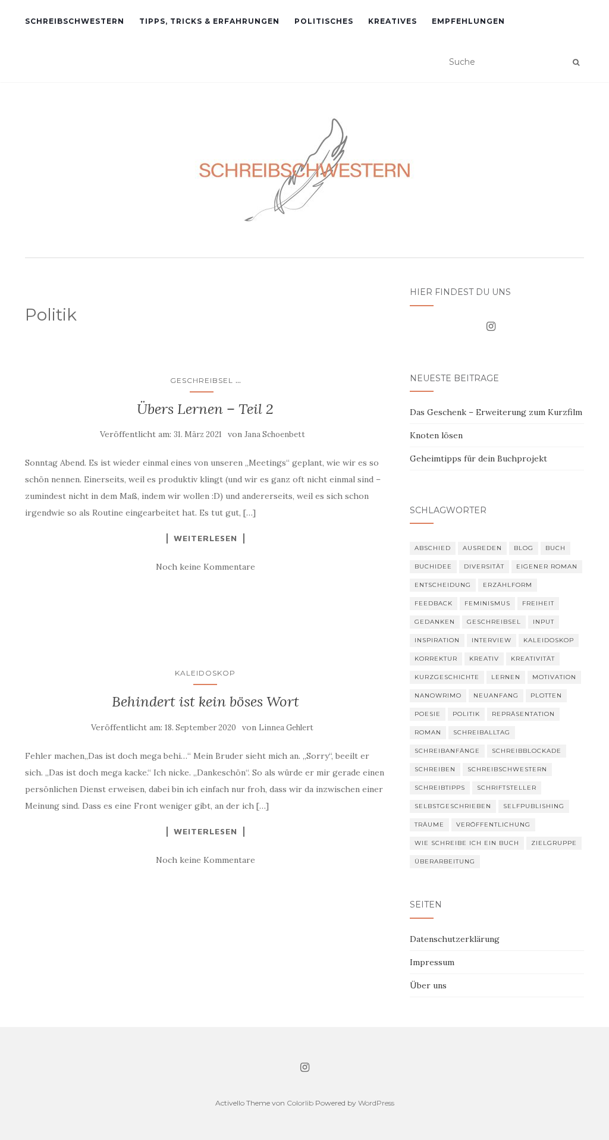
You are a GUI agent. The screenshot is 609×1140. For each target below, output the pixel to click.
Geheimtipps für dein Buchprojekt (478, 458)
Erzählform (507, 585)
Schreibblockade (526, 751)
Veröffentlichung (493, 824)
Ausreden (482, 548)
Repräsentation (523, 714)
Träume (429, 824)
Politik (466, 714)
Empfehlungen (468, 21)
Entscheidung (443, 585)
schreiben (435, 769)
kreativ (484, 658)
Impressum (432, 962)
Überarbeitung (445, 861)
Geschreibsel (201, 380)
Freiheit (538, 603)
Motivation (554, 677)
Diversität (484, 566)
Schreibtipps (440, 788)
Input (543, 622)
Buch (555, 548)
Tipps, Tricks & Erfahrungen (209, 21)
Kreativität (533, 658)
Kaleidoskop (205, 672)
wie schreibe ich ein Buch (467, 843)
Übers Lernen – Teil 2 (205, 409)
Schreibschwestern (74, 21)
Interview (491, 640)
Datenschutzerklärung (455, 939)
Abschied (433, 548)
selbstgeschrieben (453, 806)
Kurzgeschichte (447, 677)
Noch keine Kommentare (205, 566)
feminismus (487, 603)
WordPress (376, 1102)
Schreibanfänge (447, 751)
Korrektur (436, 658)
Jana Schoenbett (274, 434)
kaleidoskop (548, 640)
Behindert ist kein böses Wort (205, 701)
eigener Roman (546, 566)
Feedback (434, 603)
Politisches (323, 21)
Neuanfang (496, 695)
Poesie (428, 714)
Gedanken (435, 622)
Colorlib (300, 1102)
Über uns (428, 985)
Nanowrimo (438, 695)
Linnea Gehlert (286, 728)
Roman (428, 732)
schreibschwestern (507, 769)
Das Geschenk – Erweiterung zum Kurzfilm (496, 412)
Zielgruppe (554, 843)
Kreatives (392, 21)
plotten (546, 695)
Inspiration (437, 640)
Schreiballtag (481, 732)
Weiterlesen (205, 538)
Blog (523, 548)
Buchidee (433, 566)
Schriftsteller (506, 788)
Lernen (505, 677)
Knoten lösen (436, 435)
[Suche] (576, 62)
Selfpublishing (533, 806)
